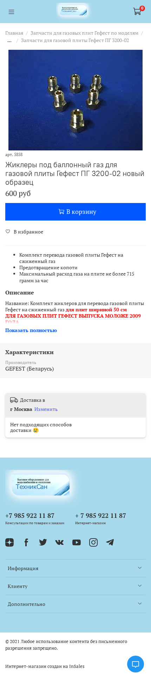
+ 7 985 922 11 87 (100, 515)
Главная (14, 32)
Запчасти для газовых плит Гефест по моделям (84, 32)
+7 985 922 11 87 (29, 515)
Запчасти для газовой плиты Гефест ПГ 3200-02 (75, 40)
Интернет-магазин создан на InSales (45, 666)
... (9, 40)
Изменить (46, 409)
